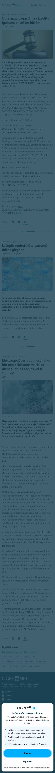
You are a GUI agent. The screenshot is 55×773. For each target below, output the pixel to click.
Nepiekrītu (27, 761)
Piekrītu (27, 753)
